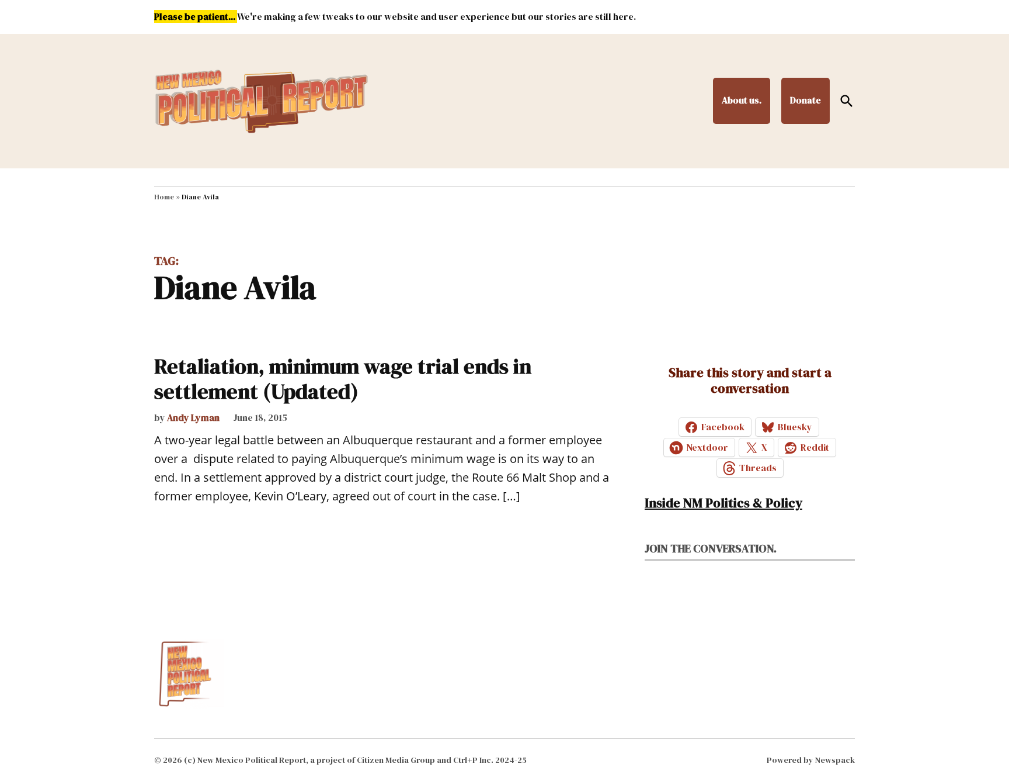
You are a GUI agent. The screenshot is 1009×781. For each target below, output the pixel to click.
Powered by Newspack (811, 760)
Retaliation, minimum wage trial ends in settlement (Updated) (342, 379)
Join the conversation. (711, 548)
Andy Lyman (193, 417)
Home (164, 197)
